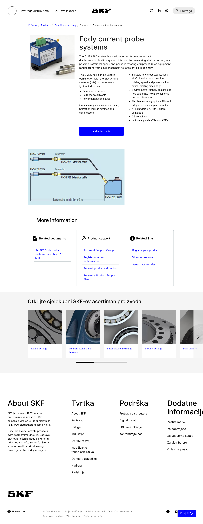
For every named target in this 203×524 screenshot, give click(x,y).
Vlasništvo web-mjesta (120, 511)
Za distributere (177, 442)
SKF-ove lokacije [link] (65, 11)
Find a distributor (101, 131)
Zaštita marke (176, 422)
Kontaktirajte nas (130, 434)
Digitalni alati (128, 420)
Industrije (78, 434)
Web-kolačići (73, 516)
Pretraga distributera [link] (35, 11)
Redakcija (78, 472)
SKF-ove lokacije (130, 427)
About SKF (79, 413)
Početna (32, 25)
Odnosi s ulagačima (85, 458)
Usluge (76, 427)
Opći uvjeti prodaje (53, 516)
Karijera (77, 465)
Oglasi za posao (178, 449)
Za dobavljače (176, 429)
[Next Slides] (198, 336)
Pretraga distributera (133, 413)
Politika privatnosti (95, 511)
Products (45, 25)
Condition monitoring (65, 25)
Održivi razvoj (81, 440)
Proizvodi (78, 420)
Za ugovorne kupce (180, 435)
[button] (152, 11)
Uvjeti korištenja (73, 511)
